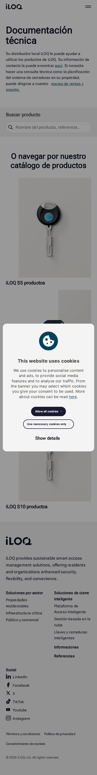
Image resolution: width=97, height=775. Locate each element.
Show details (47, 438)
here (73, 396)
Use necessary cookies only (46, 424)
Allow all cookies (46, 411)
